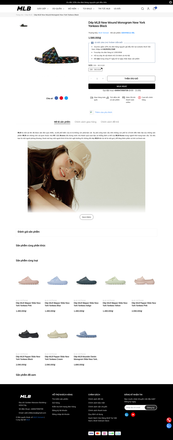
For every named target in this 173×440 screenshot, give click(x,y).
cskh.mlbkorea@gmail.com (35, 413)
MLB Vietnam (104, 33)
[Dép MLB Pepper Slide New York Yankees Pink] (144, 281)
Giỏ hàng (56, 403)
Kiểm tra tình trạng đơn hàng (64, 406)
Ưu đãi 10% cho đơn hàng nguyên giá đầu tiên (86, 2)
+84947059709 (121, 90)
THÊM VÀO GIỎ (131, 78)
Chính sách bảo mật (96, 403)
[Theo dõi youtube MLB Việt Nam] (133, 414)
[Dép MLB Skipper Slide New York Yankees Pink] (28, 281)
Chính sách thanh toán (97, 410)
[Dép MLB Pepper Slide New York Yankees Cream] (57, 334)
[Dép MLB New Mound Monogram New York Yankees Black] (57, 57)
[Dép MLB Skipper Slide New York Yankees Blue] (57, 281)
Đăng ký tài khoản (59, 410)
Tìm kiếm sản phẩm (60, 399)
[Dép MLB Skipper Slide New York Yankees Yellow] (115, 281)
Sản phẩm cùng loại (27, 260)
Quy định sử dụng (95, 414)
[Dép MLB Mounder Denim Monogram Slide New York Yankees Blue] (86, 334)
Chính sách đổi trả (95, 399)
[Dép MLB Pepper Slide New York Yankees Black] (28, 334)
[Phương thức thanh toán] (104, 433)
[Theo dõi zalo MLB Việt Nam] (126, 414)
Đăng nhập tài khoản (61, 414)
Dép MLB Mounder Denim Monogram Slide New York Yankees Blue (85, 359)
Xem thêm (86, 217)
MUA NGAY (122, 86)
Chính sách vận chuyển (97, 406)
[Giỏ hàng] (154, 8)
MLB (28, 420)
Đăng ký (150, 407)
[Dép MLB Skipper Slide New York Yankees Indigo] (86, 281)
